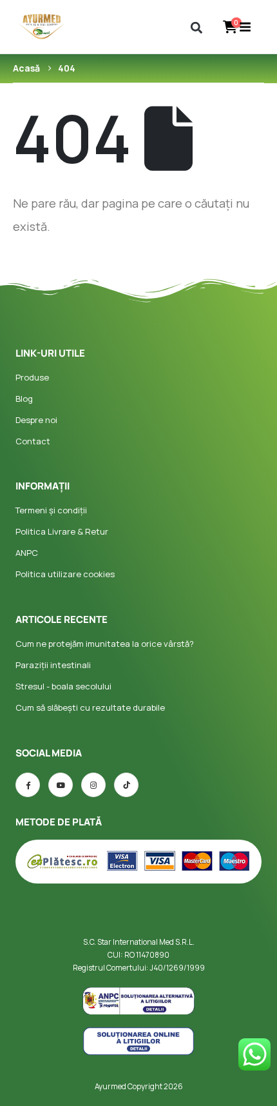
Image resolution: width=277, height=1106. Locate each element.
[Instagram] (93, 785)
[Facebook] (27, 785)
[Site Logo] (42, 26)
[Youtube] (60, 785)
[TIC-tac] (126, 785)
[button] (196, 27)
